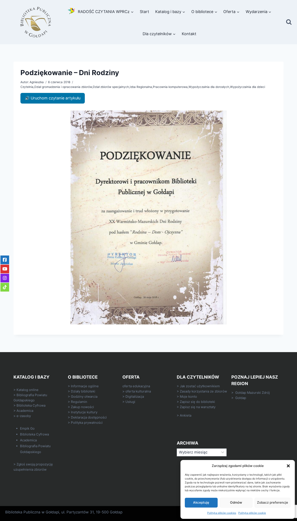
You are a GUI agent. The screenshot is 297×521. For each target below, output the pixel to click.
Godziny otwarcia (84, 396)
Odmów (236, 502)
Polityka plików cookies (221, 512)
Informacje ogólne (85, 386)
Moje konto (188, 396)
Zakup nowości (82, 407)
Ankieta (185, 415)
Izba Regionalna (141, 87)
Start (144, 11)
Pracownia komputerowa (170, 87)
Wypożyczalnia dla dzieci (247, 87)
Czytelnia (26, 87)
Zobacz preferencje (272, 502)
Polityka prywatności (87, 422)
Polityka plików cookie (252, 512)
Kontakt (189, 33)
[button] (288, 466)
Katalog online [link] (27, 390)
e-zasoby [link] (24, 416)
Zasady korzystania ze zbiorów (203, 391)
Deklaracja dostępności (89, 417)
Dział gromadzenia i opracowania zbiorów (63, 87)
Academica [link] (25, 411)
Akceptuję (201, 502)
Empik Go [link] (27, 428)
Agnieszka (37, 82)
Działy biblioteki (83, 391)
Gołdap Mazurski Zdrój (252, 393)
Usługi (130, 402)
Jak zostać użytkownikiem (200, 386)
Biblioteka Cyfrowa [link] (31, 405)
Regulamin (79, 402)
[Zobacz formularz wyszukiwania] (289, 22)
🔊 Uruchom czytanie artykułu (52, 98)
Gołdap (240, 398)
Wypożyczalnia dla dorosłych (209, 87)
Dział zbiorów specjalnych (111, 87)
